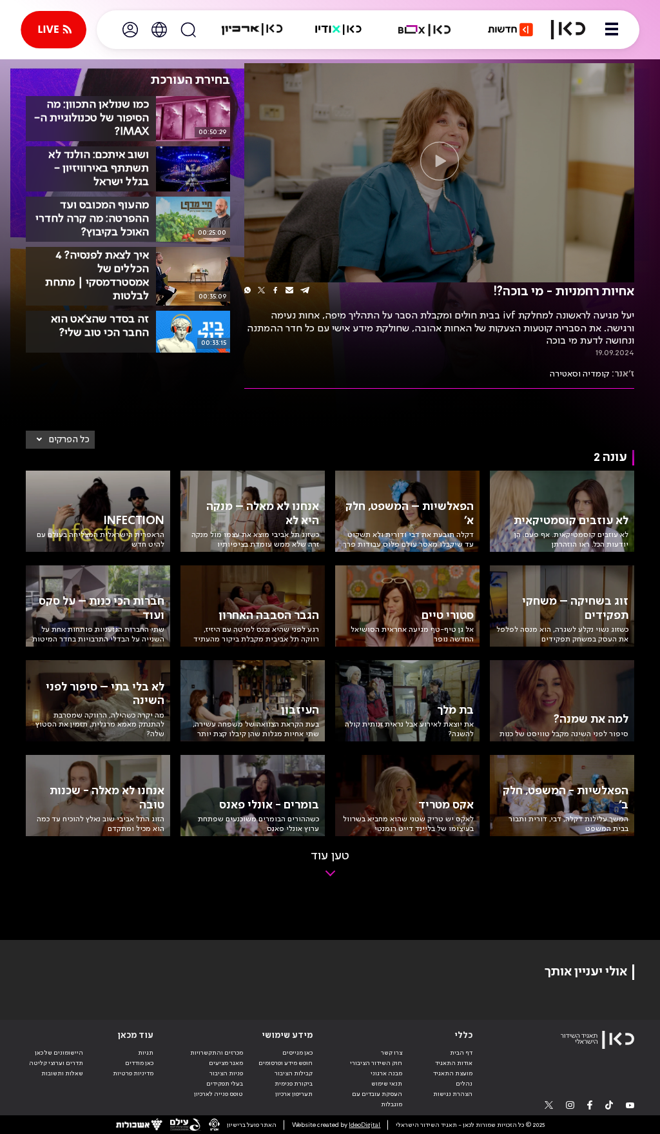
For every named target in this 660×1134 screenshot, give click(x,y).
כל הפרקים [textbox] (69, 439)
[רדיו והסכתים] (338, 29)
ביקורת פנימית (294, 1083)
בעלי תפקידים (224, 1083)
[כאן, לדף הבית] (568, 29)
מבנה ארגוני (386, 1073)
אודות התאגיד (453, 1063)
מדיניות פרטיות (133, 1073)
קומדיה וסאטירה (579, 373)
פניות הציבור (226, 1073)
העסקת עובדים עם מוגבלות (377, 1099)
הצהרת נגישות (452, 1094)
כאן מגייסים (297, 1053)
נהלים (464, 1083)
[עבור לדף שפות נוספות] (159, 30)
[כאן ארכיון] (252, 29)
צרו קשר (391, 1053)
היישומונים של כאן (59, 1053)
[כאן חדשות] (510, 29)
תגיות (145, 1053)
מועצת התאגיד (452, 1073)
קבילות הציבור (294, 1073)
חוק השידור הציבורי (376, 1063)
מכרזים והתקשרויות (216, 1053)
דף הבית (461, 1053)
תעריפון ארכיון (294, 1093)
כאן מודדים (139, 1063)
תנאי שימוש (386, 1083)
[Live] (53, 29)
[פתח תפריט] (611, 29)
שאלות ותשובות (62, 1073)
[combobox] (60, 440)
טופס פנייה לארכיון (218, 1094)
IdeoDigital (364, 1125)
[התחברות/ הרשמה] (130, 30)
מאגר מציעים (226, 1063)
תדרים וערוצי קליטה (56, 1063)
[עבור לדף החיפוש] (188, 30)
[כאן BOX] (424, 29)
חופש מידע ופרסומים (285, 1063)
